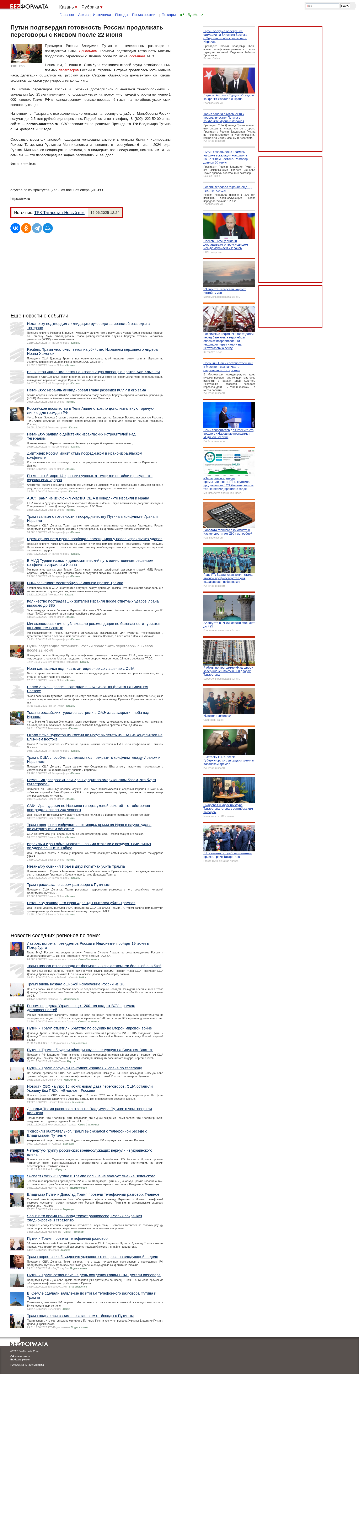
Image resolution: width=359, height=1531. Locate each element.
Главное (66, 15)
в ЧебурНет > (191, 15)
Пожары (169, 15)
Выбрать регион (20, 1359)
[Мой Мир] (48, 228)
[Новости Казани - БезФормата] (25, 5)
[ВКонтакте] (15, 228)
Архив (83, 15)
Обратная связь (20, 1356)
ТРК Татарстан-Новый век (59, 212)
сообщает (137, 56)
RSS (41, 1364)
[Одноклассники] (26, 228)
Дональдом (88, 51)
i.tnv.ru (21, 65)
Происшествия (144, 15)
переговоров (69, 70)
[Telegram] (37, 228)
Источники (102, 15)
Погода (121, 15)
